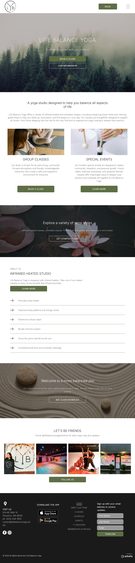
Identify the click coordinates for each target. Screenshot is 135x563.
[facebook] (5, 533)
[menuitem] (79, 503)
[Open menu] (128, 7)
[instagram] (10, 533)
